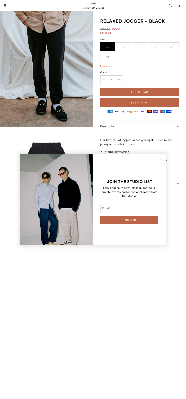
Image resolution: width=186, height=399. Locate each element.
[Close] (161, 158)
